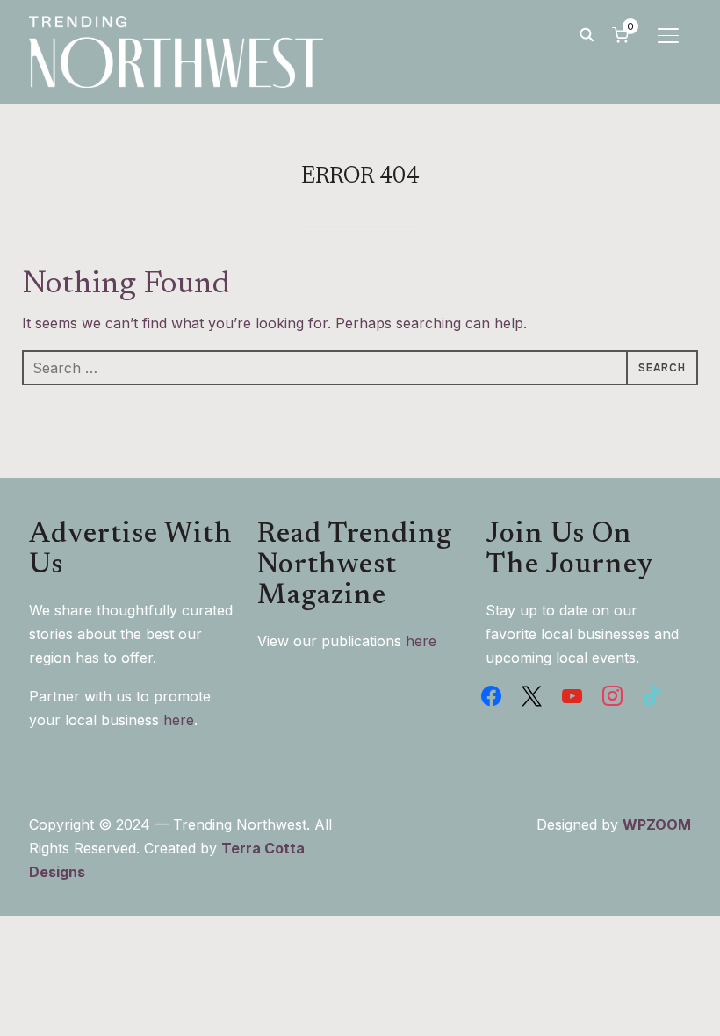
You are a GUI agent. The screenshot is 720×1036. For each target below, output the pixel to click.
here (178, 720)
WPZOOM (657, 824)
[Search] (586, 33)
